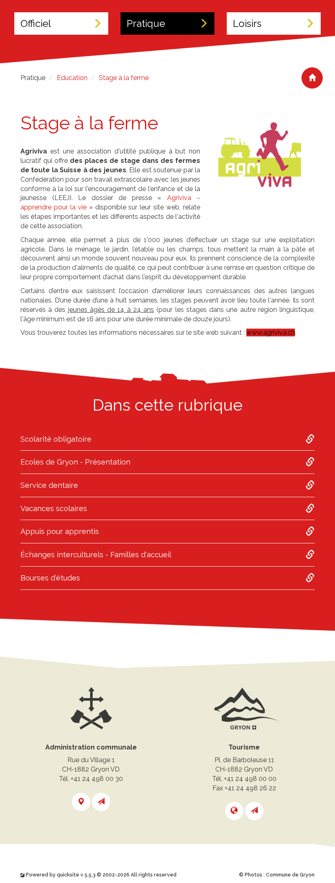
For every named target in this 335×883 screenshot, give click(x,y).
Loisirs (247, 23)
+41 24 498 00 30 (97, 779)
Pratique (146, 23)
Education (72, 78)
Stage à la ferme (124, 78)
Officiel (35, 23)
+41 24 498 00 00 (250, 779)
